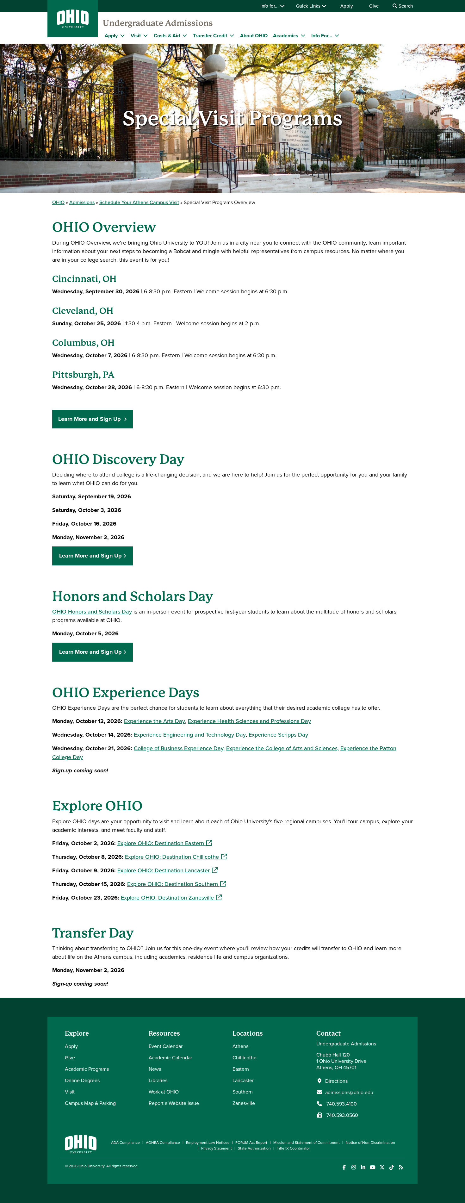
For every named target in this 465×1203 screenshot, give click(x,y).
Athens (240, 1046)
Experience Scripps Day (278, 735)
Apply (346, 6)
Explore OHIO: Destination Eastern (164, 843)
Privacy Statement (216, 1148)
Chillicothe (244, 1057)
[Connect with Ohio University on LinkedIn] (363, 1167)
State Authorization (254, 1148)
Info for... (270, 6)
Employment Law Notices (207, 1142)
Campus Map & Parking (90, 1103)
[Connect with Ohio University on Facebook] (344, 1167)
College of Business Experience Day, (179, 748)
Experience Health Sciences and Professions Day (249, 721)
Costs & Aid (167, 35)
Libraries (158, 1080)
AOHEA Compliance (163, 1142)
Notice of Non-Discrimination (370, 1142)
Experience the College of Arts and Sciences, (282, 748)
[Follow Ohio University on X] (382, 1167)
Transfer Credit (210, 35)
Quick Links (309, 6)
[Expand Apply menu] (122, 35)
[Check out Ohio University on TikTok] (391, 1167)
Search (405, 6)
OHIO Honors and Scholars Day (92, 611)
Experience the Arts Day (154, 721)
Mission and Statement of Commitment (306, 1142)
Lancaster (243, 1080)
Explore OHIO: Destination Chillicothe (176, 857)
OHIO (58, 202)
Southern (242, 1091)
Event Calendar (166, 1046)
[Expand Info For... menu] (336, 35)
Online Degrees (82, 1080)
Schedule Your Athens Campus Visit (139, 202)
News (155, 1068)
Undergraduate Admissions (158, 23)
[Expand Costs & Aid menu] (184, 35)
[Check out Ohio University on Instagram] (353, 1167)
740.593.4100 (341, 1103)
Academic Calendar (170, 1057)
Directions (336, 1081)
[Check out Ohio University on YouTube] (372, 1167)
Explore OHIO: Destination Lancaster (167, 870)
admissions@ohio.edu (349, 1092)
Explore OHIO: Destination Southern (176, 884)
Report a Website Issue (174, 1103)
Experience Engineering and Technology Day (190, 735)
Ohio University (91, 1166)
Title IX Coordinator (293, 1148)
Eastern (240, 1068)
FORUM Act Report (251, 1142)
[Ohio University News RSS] (401, 1167)
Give (374, 6)
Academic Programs (87, 1068)
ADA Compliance (125, 1142)
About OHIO (254, 35)
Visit (136, 35)
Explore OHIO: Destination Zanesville (171, 897)
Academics (285, 35)
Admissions (82, 202)
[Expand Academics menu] (303, 35)
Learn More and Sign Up (90, 419)
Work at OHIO (164, 1091)
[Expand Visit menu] (145, 35)
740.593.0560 (341, 1115)
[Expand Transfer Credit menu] (231, 35)
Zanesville (243, 1103)
